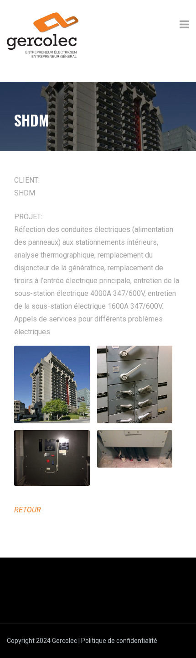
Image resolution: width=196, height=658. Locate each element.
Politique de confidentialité (119, 640)
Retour (27, 509)
